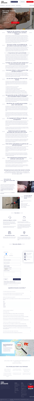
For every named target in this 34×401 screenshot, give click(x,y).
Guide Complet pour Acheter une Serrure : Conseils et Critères (7, 370)
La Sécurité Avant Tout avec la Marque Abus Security (17, 374)
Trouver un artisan (18, 5)
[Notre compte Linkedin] (30, 5)
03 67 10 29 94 (15, 22)
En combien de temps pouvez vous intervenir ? (9, 291)
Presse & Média (16, 388)
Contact (15, 392)
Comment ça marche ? (8, 5)
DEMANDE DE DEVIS (30, 384)
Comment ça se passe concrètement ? (8, 310)
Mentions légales (11, 399)
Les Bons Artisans (3, 399)
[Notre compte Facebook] (31, 5)
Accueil (3, 7)
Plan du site (27, 399)
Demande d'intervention (30, 386)
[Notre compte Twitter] (33, 5)
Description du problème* (7, 270)
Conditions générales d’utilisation (17, 399)
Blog (15, 387)
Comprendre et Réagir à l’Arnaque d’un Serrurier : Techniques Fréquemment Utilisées (7, 375)
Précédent (6, 279)
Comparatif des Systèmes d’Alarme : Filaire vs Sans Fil (17, 370)
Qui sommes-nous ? (2, 5)
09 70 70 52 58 (15, 1)
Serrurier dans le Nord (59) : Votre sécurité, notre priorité (10, 7)
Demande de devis (6, 22)
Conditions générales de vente (23, 399)
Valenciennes (18, 42)
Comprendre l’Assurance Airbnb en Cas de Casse (27, 374)
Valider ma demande (17, 279)
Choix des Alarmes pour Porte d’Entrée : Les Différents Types (26, 370)
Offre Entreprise (16, 389)
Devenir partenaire (17, 390)
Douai (12, 42)
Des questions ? (13, 5)
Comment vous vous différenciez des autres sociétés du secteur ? (12, 322)
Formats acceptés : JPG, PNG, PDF (8, 267)
